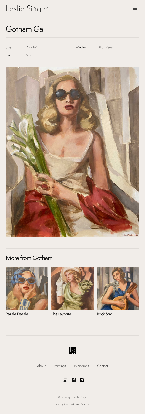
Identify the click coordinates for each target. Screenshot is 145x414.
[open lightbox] (72, 152)
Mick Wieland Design (76, 404)
